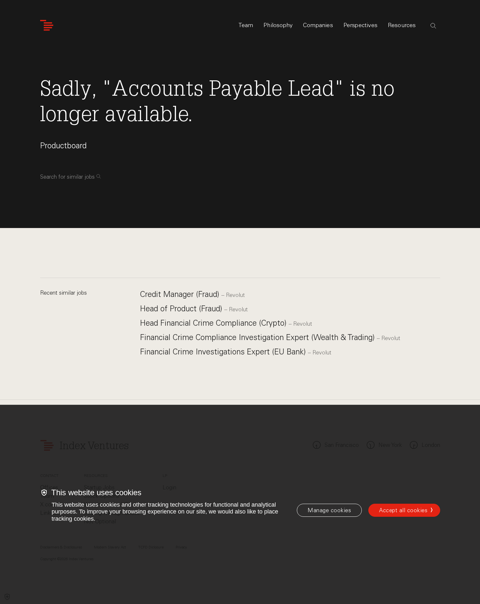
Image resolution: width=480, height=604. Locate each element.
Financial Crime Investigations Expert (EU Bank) (224, 351)
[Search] (433, 26)
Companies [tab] (318, 25)
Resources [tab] (402, 25)
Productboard (63, 145)
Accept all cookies (403, 510)
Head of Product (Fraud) (182, 308)
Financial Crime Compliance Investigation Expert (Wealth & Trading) (258, 337)
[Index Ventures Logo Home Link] (46, 25)
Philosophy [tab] (278, 25)
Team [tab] (245, 25)
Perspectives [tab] (360, 25)
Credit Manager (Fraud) (180, 294)
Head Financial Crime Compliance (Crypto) (214, 323)
